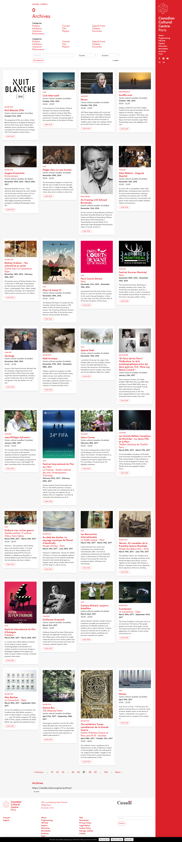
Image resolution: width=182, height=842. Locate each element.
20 (57, 772)
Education (162, 46)
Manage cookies (86, 830)
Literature (37, 31)
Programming (164, 38)
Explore (161, 43)
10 (52, 772)
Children (96, 28)
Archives (162, 51)
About (161, 35)
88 (90, 772)
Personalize (129, 839)
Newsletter (163, 48)
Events (44, 4)
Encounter (97, 31)
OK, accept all (104, 839)
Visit (160, 54)
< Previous (39, 772)
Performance (38, 33)
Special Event (98, 25)
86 (78, 772)
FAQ (81, 817)
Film (64, 28)
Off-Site (161, 40)
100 (106, 772)
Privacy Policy (85, 823)
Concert (66, 25)
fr (159, 62)
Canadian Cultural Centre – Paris (166, 18)
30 (63, 772)
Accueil (35, 4)
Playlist (65, 31)
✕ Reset (116, 60)
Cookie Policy (85, 828)
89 (95, 772)
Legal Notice (84, 825)
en (164, 62)
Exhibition (37, 28)
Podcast (36, 25)
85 (73, 772)
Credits (82, 833)
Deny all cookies (117, 839)
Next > (118, 772)
